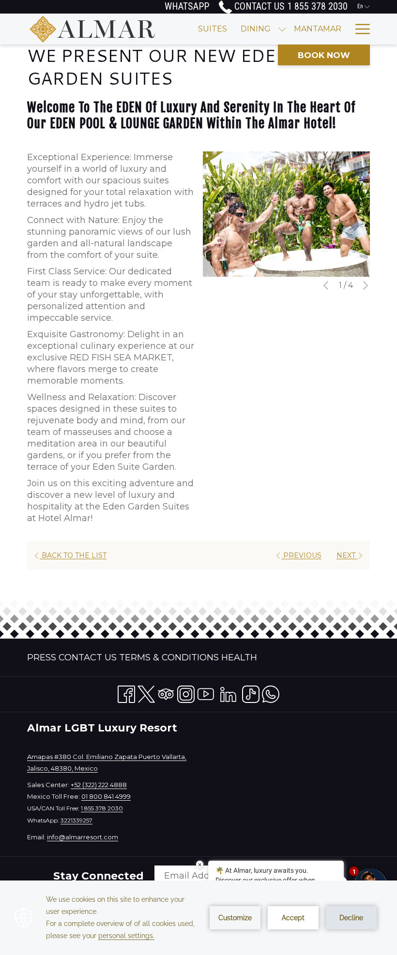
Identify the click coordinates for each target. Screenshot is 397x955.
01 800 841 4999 (106, 796)
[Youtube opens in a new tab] (205, 692)
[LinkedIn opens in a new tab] (228, 692)
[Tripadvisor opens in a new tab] (166, 692)
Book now (324, 55)
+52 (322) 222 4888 (99, 785)
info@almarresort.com (82, 837)
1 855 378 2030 (102, 808)
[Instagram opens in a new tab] (186, 692)
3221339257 (76, 820)
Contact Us (88, 657)
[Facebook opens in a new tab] (126, 692)
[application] (198, 917)
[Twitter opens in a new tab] (146, 692)
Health (239, 657)
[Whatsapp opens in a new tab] (270, 692)
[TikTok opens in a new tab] (251, 692)
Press (41, 657)
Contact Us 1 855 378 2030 (290, 6)
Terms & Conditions (169, 657)
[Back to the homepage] (92, 29)
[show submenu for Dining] (282, 29)
